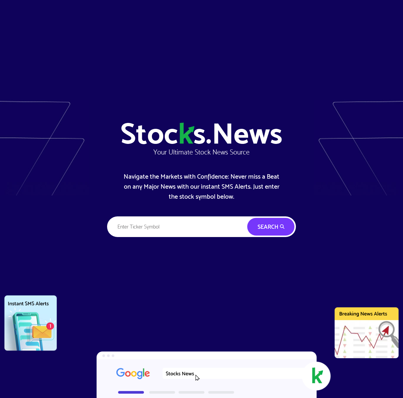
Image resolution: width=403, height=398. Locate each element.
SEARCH (269, 226)
